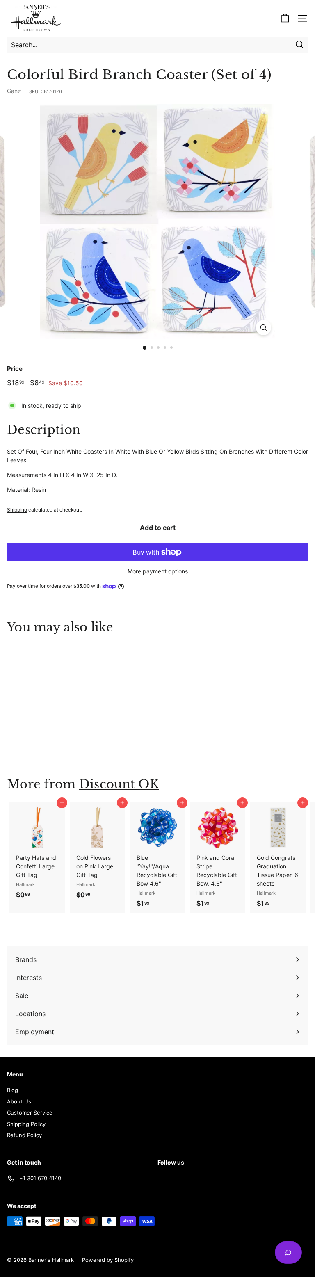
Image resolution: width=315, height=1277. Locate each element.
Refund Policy (24, 1135)
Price (15, 368)
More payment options (158, 571)
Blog (12, 1090)
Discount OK (119, 784)
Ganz (14, 90)
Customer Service (29, 1112)
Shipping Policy (26, 1124)
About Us (19, 1101)
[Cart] (284, 18)
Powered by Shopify (108, 1259)
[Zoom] (263, 327)
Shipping (17, 510)
